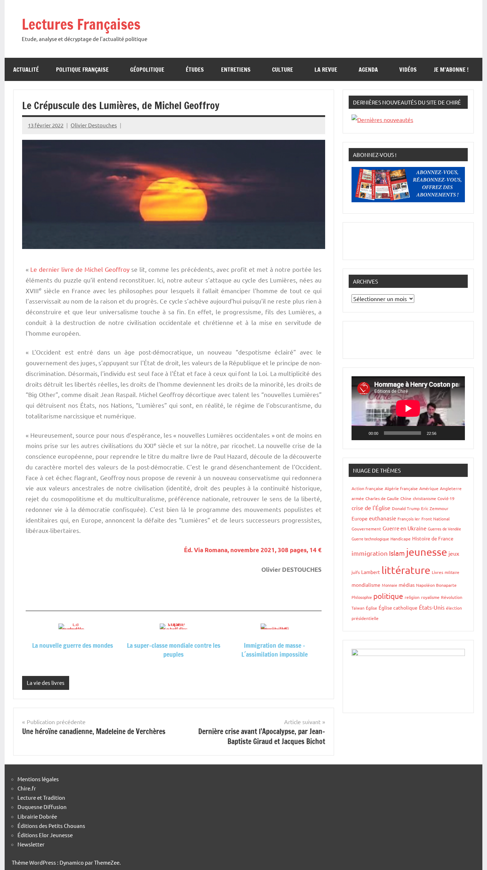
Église (371, 608)
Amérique (429, 488)
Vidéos (408, 69)
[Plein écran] (455, 433)
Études (195, 69)
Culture (282, 69)
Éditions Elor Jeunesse (45, 834)
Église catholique (398, 607)
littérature (405, 570)
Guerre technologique (370, 538)
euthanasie (382, 518)
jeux (453, 553)
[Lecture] (360, 433)
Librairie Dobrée (37, 816)
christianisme (424, 498)
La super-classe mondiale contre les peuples (173, 650)
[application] (408, 408)
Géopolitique (147, 69)
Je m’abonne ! (451, 69)
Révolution (451, 597)
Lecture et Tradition (41, 797)
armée (358, 498)
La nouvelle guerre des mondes (72, 645)
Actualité (26, 69)
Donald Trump (406, 508)
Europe (360, 518)
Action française (367, 488)
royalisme (430, 597)
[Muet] (444, 433)
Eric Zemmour (434, 508)
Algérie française (401, 488)
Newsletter (31, 844)
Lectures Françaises (81, 24)
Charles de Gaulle (382, 498)
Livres (437, 572)
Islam (397, 553)
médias (407, 584)
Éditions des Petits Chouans (51, 825)
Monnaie (389, 585)
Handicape (400, 538)
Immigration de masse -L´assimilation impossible (274, 650)
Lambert (370, 572)
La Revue (325, 69)
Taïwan (358, 608)
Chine (405, 498)
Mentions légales (38, 778)
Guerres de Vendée (444, 528)
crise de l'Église (371, 507)
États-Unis (432, 607)
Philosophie (362, 597)
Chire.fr (26, 788)
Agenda (368, 69)
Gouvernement (366, 528)
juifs (356, 572)
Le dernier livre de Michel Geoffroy (79, 269)
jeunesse (426, 552)
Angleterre (451, 488)
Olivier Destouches (94, 125)
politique (388, 595)
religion (412, 597)
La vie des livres (46, 682)
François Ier (409, 519)
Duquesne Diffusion (42, 806)
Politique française (82, 69)
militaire (452, 572)
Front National (435, 519)
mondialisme (366, 584)
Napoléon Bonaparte (436, 585)
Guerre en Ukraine (404, 528)
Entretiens (236, 69)
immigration (370, 553)
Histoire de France (432, 538)
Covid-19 (446, 498)
